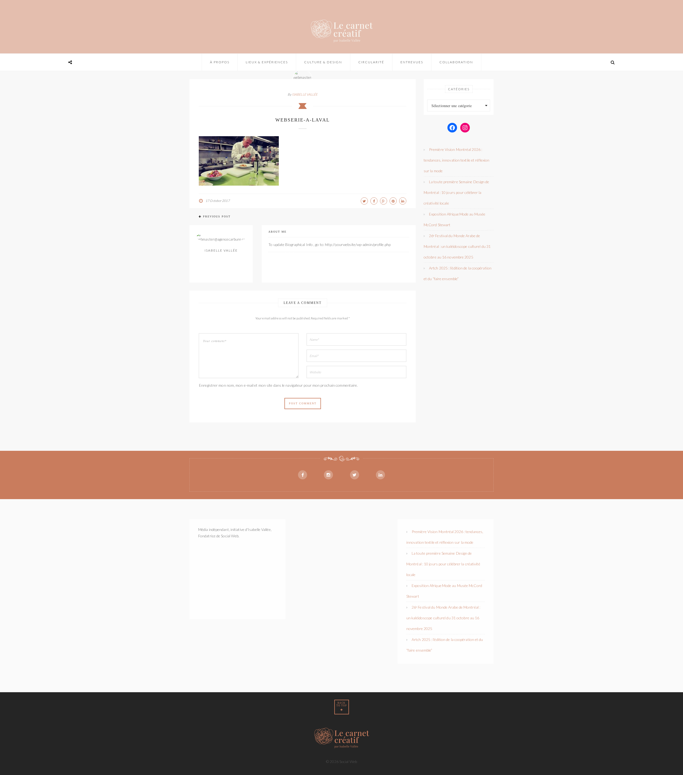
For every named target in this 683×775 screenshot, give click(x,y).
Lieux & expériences (267, 62)
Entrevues (411, 62)
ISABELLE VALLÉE (305, 94)
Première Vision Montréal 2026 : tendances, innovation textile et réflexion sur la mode (456, 160)
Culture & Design (323, 62)
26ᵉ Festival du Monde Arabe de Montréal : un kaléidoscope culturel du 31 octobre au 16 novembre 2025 (457, 246)
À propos (219, 62)
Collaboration (456, 62)
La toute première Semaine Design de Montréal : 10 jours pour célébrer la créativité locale (456, 192)
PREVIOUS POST (217, 216)
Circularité (371, 62)
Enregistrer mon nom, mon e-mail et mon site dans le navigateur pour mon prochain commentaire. (278, 385)
